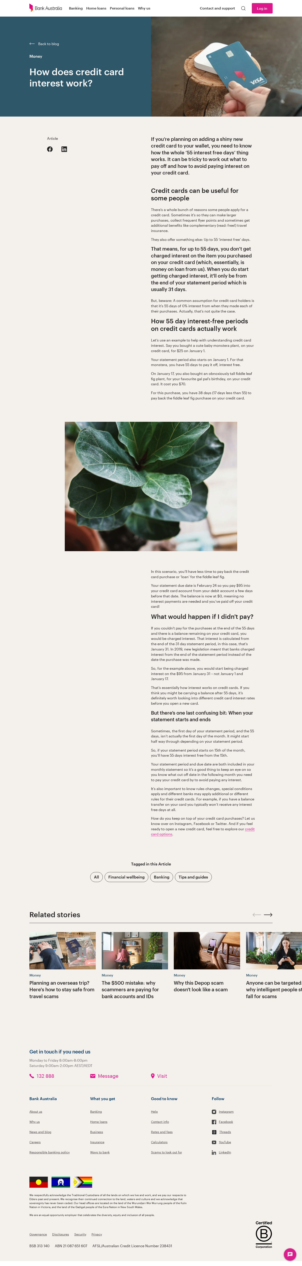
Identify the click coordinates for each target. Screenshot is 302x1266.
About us (35, 1111)
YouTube (225, 1142)
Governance (38, 1234)
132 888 (45, 1076)
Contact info (160, 1122)
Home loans (98, 1122)
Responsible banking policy (49, 1152)
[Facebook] (50, 149)
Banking (161, 877)
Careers (35, 1142)
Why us (34, 1122)
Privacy (97, 1234)
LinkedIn (225, 1152)
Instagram (226, 1111)
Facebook (226, 1122)
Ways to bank (100, 1152)
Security (80, 1234)
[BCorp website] (264, 1235)
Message (108, 1076)
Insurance (97, 1142)
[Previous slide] (256, 914)
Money (35, 56)
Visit (162, 1076)
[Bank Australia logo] (45, 8)
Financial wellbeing (126, 877)
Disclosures (60, 1234)
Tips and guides (193, 877)
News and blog (40, 1132)
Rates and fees (162, 1132)
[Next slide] (268, 914)
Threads (225, 1132)
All (96, 877)
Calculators (159, 1142)
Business (96, 1132)
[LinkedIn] (64, 149)
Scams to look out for (166, 1152)
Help (154, 1111)
